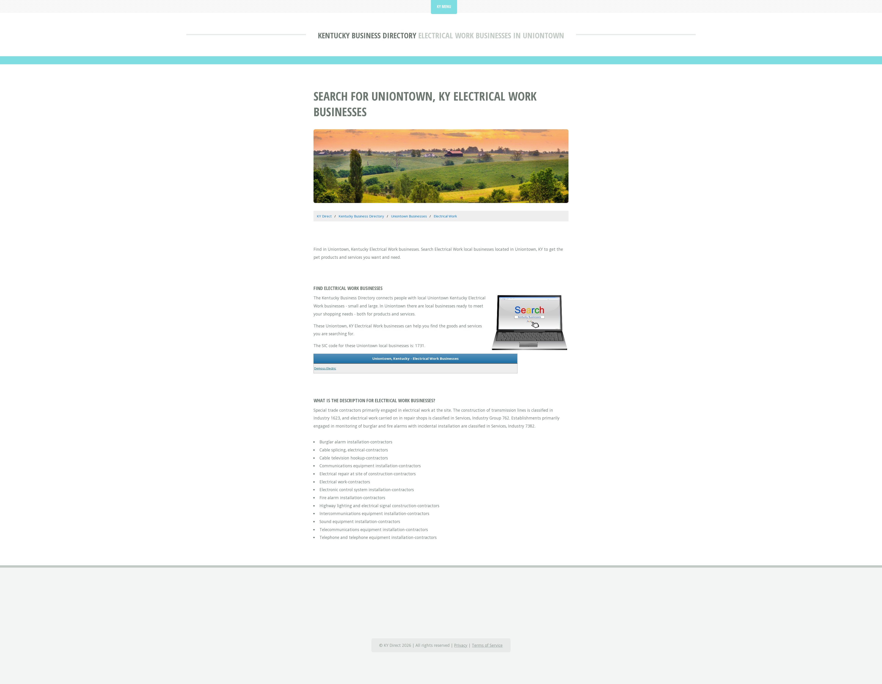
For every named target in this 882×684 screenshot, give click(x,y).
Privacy (460, 645)
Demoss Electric (325, 368)
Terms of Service (487, 645)
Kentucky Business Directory (367, 35)
